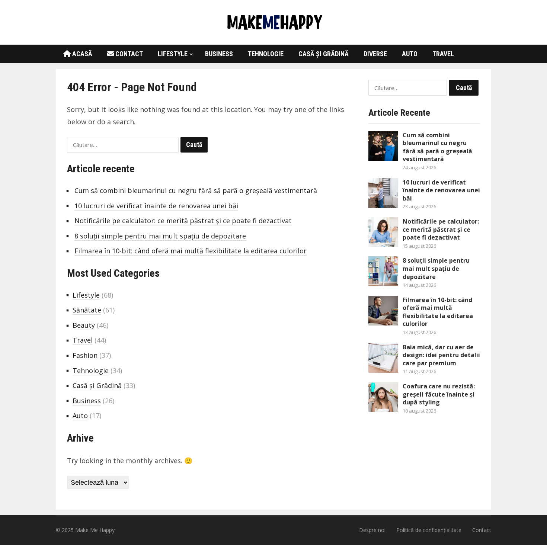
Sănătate (87, 309)
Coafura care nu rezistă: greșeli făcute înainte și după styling (439, 394)
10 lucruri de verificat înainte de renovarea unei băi (156, 205)
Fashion (85, 355)
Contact (128, 54)
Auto (410, 54)
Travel (443, 54)
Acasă (81, 54)
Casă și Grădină (323, 54)
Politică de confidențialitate (428, 529)
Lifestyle (173, 54)
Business (219, 54)
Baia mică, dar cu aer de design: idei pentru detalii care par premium (441, 355)
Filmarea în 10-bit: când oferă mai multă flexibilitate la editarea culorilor (190, 250)
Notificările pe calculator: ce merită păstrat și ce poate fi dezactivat (183, 220)
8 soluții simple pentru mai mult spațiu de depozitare (160, 235)
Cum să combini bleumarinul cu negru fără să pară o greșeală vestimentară (195, 190)
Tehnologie (266, 54)
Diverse (375, 54)
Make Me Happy (95, 529)
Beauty (84, 325)
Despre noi (372, 529)
